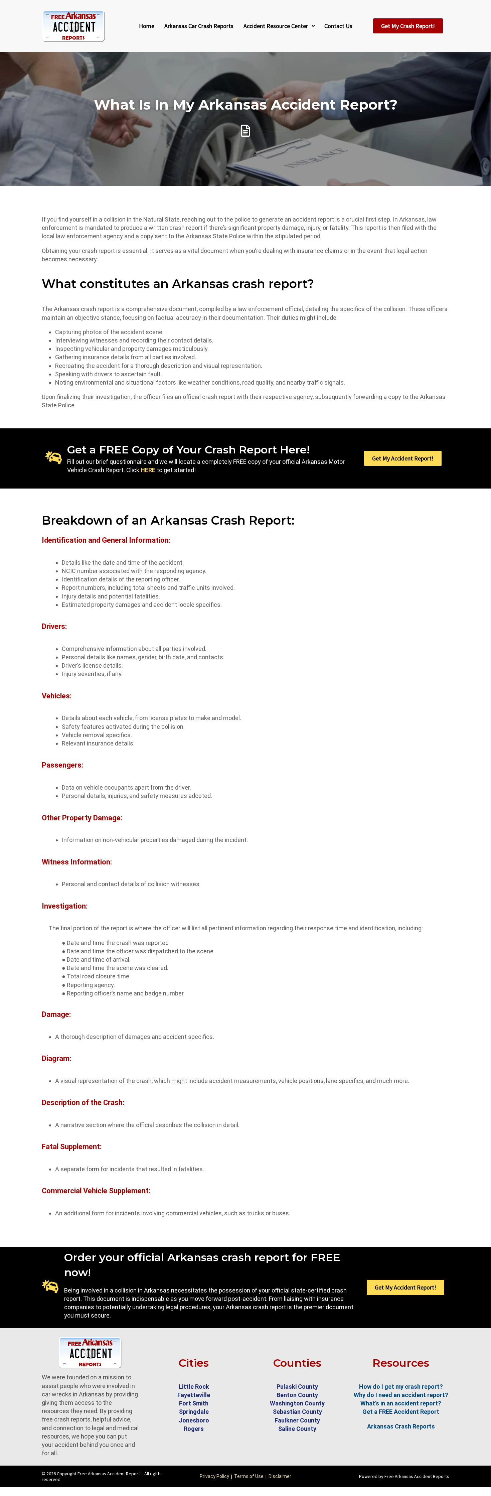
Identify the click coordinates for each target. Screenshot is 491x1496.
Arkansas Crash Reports (401, 1426)
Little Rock (194, 1386)
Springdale (194, 1411)
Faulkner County (297, 1420)
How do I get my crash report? (401, 1386)
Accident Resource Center (275, 26)
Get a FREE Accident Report (400, 1411)
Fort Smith (193, 1403)
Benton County (297, 1394)
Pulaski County (297, 1386)
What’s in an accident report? (400, 1403)
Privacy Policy (214, 1476)
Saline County (297, 1428)
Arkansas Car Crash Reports (198, 26)
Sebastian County (297, 1411)
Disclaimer (280, 1476)
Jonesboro (194, 1420)
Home (146, 26)
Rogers (194, 1428)
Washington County (297, 1403)
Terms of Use (249, 1476)
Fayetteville (193, 1394)
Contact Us (338, 26)
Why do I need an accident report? (401, 1394)
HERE (148, 469)
